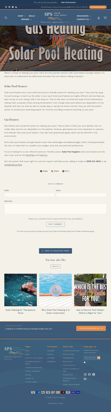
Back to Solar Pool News (57, 251)
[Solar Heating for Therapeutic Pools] (20, 290)
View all (55, 266)
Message (8, 201)
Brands (25, 19)
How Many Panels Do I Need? (33, 363)
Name (6, 191)
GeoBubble (51, 361)
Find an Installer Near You (89, 328)
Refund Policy (68, 361)
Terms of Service (82, 231)
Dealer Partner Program (71, 384)
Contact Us (83, 19)
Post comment (55, 224)
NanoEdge (51, 358)
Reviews (28, 375)
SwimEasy (30, 155)
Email (58, 191)
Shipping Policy (68, 358)
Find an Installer (31, 382)
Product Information (32, 371)
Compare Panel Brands (33, 367)
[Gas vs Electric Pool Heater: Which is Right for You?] (90, 290)
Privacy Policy (66, 231)
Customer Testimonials (71, 351)
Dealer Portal (99, 7)
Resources (83, 16)
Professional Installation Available (55, 7)
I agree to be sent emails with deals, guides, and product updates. (93, 365)
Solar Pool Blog (68, 354)
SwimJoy (50, 354)
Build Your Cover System (34, 358)
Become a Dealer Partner (78, 7)
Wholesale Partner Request (69, 379)
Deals (32, 16)
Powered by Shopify (55, 403)
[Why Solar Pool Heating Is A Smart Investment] (55, 290)
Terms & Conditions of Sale (71, 370)
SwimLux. (43, 155)
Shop (21, 16)
